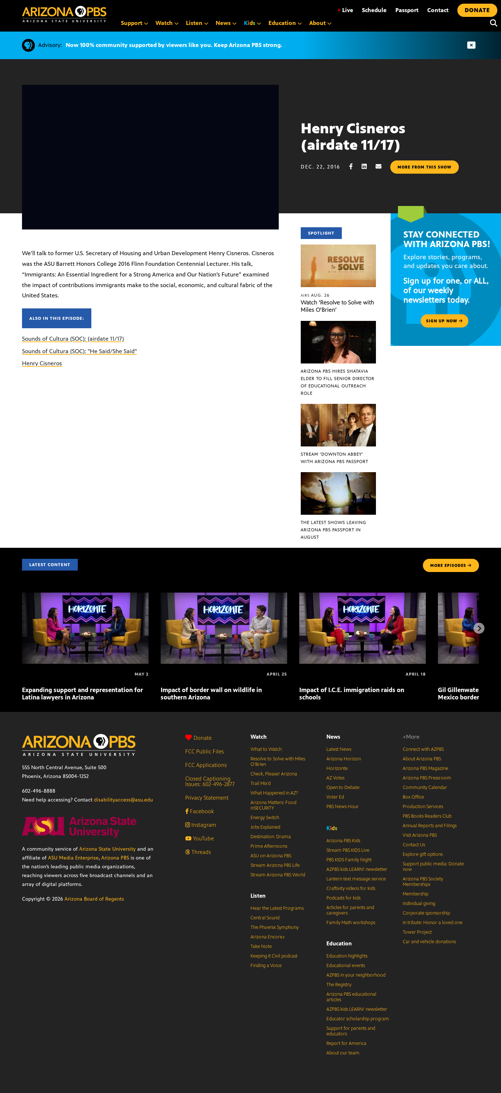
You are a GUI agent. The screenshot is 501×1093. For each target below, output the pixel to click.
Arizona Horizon (343, 759)
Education (339, 943)
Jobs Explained (265, 827)
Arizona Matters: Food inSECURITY (273, 805)
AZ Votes (335, 778)
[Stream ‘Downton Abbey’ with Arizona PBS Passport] (338, 407)
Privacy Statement (206, 797)
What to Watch (266, 749)
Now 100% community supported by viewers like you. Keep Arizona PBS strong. (174, 44)
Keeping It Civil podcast (274, 956)
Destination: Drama (271, 837)
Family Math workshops (350, 923)
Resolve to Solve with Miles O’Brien (278, 761)
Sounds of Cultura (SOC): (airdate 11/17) (73, 338)
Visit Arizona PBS (420, 835)
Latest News (338, 749)
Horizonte (337, 768)
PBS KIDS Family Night (349, 860)
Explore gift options (423, 854)
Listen (258, 895)
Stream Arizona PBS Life (275, 865)
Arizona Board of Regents (94, 899)
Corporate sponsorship (426, 913)
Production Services (423, 807)
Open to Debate (342, 787)
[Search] (492, 23)
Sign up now (442, 320)
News (333, 736)
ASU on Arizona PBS (271, 856)
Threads (200, 851)
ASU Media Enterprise (73, 858)
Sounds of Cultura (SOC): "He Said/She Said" (79, 351)
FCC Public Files (204, 751)
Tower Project (417, 932)
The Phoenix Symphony (275, 927)
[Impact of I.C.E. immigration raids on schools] (362, 596)
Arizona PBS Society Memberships (423, 881)
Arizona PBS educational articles (351, 997)
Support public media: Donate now (433, 866)
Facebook (201, 811)
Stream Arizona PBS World (278, 875)
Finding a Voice (266, 966)
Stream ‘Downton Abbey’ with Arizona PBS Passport (334, 458)
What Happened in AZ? (274, 793)
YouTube (202, 838)
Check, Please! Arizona (274, 774)
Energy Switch (265, 818)
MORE (448, 565)
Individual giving (419, 903)
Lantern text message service (356, 879)
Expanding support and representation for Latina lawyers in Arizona (82, 693)
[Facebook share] (354, 166)
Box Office (413, 797)
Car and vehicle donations (429, 942)
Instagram (203, 824)
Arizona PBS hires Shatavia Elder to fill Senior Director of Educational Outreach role (337, 382)
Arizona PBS (115, 858)
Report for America (346, 1043)
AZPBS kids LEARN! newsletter (356, 869)
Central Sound (265, 918)
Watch (259, 736)
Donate (203, 737)
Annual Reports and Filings (430, 826)
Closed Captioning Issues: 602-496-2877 (210, 781)
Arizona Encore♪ (268, 937)
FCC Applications (206, 764)
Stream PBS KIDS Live (347, 850)
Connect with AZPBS (423, 749)
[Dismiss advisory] (471, 45)
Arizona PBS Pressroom (427, 778)
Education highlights (346, 956)
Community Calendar (425, 787)
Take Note (261, 946)
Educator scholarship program (357, 1019)
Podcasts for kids (343, 898)
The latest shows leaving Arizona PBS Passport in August (333, 530)
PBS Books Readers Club (427, 816)
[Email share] (382, 166)
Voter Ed (335, 797)
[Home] (64, 14)
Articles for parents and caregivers (350, 910)
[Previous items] (22, 628)
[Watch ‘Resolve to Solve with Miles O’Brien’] (338, 248)
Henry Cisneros (42, 363)
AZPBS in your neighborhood (355, 975)
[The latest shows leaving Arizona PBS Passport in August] (338, 476)
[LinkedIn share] (368, 166)
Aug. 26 (315, 295)
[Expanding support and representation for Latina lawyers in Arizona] (85, 596)
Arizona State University (107, 849)
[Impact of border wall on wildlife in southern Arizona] (224, 596)
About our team (342, 1053)
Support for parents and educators (350, 1031)
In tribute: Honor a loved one (432, 923)
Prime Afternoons (269, 846)
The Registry (338, 985)
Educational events (345, 966)
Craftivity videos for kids (350, 888)
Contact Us (414, 845)
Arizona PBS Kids (343, 841)
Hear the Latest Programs (277, 908)
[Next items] (478, 628)
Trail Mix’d (261, 783)
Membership (415, 894)
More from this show (424, 167)
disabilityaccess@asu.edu (123, 800)
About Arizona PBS (422, 759)
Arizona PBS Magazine (425, 768)
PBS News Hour (342, 807)
